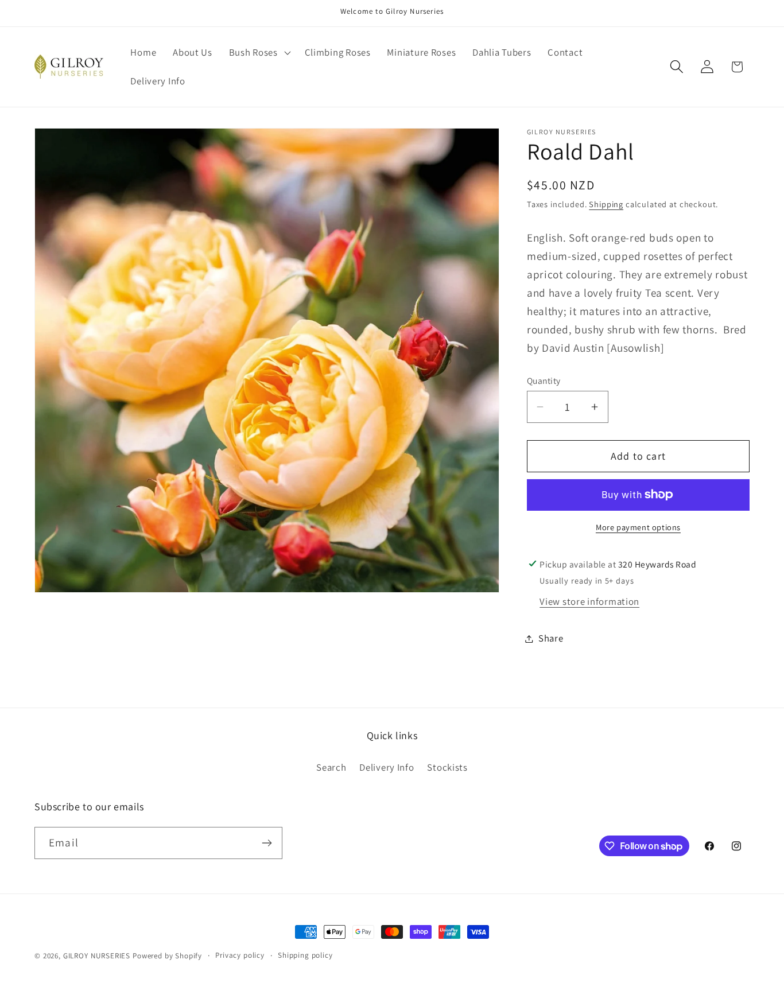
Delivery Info (386, 767)
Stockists (447, 767)
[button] (258, 52)
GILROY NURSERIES (96, 956)
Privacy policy (240, 955)
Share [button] (551, 638)
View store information (589, 601)
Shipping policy (305, 955)
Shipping (606, 204)
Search (331, 767)
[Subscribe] (266, 843)
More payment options (638, 527)
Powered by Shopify (167, 956)
